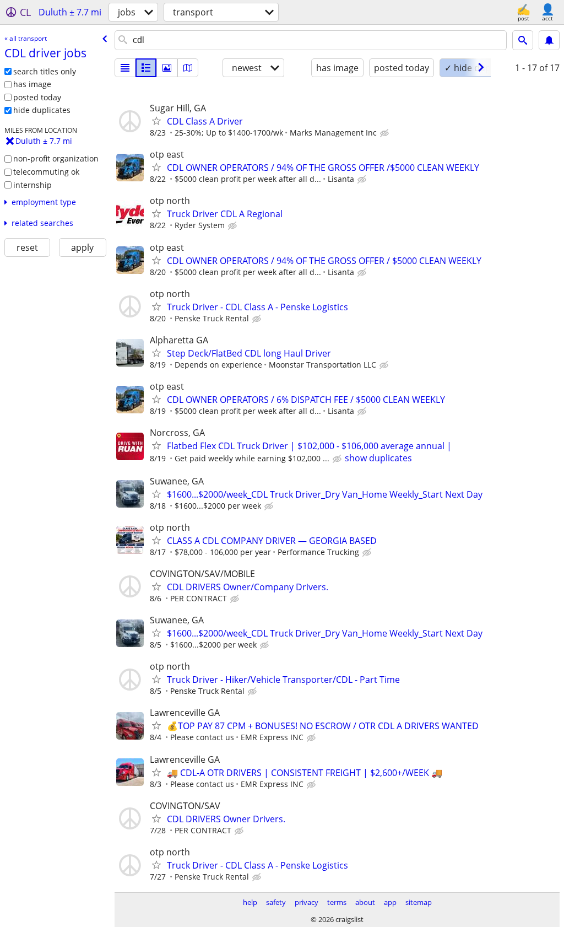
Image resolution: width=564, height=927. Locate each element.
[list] (125, 67)
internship (32, 185)
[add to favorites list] (156, 120)
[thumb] (145, 67)
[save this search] (549, 40)
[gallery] (166, 67)
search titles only (44, 71)
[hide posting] (385, 133)
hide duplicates (41, 110)
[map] (187, 67)
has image (32, 84)
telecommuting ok (46, 171)
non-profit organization (56, 158)
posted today (37, 97)
